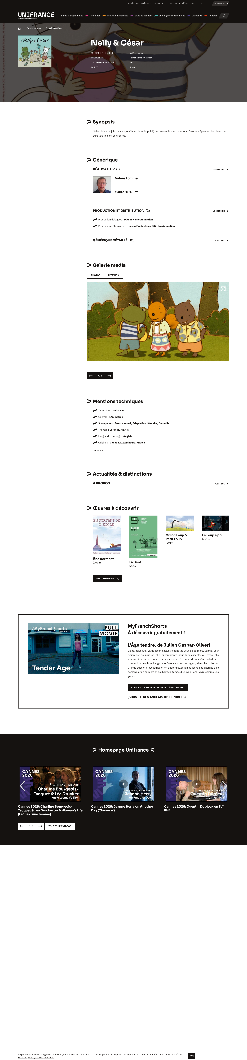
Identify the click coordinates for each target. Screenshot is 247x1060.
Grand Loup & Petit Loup (176, 537)
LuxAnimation (166, 226)
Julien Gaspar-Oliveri (187, 645)
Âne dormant (103, 559)
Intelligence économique (172, 15)
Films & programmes (72, 15)
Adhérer (213, 15)
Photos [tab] (95, 275)
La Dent (135, 562)
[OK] (192, 1055)
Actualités (95, 15)
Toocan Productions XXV (141, 226)
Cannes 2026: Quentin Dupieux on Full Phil (194, 808)
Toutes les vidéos (59, 826)
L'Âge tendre (141, 645)
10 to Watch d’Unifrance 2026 (181, 3)
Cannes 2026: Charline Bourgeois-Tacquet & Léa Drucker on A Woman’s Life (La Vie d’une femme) (50, 810)
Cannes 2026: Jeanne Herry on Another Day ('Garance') (122, 808)
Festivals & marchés (117, 15)
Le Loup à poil (213, 535)
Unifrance (197, 15)
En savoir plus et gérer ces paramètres (36, 1057)
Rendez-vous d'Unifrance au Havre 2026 (145, 3)
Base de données (144, 15)
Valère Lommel (137, 53)
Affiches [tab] (113, 275)
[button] (223, 289)
